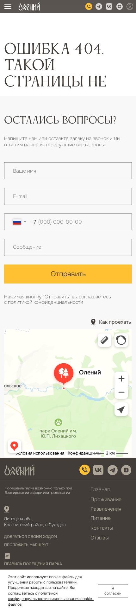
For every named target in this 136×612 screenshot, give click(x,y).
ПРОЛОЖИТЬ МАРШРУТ (26, 544)
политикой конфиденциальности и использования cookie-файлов (51, 599)
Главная (100, 489)
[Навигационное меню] (7, 6)
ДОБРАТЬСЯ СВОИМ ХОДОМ (30, 536)
